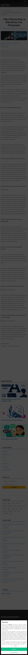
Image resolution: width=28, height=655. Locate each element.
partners (10, 624)
